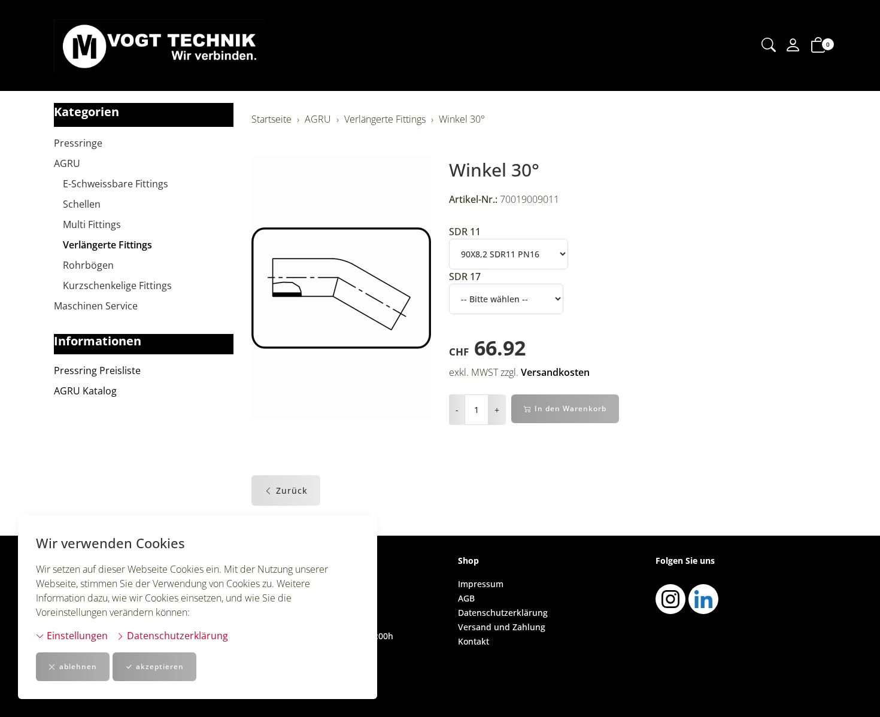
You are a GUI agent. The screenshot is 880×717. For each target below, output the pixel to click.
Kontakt (473, 641)
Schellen (82, 204)
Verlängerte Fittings (107, 244)
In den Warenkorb (570, 408)
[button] (768, 46)
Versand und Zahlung (501, 627)
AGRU (67, 163)
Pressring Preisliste (97, 370)
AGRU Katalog (85, 390)
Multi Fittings (92, 224)
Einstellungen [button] (76, 635)
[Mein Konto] (793, 46)
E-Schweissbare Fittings (115, 183)
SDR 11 (465, 231)
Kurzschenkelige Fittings (117, 285)
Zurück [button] (292, 490)
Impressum (480, 584)
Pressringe (78, 143)
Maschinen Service (96, 305)
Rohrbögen (88, 265)
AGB (466, 598)
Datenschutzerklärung (176, 635)
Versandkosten (555, 372)
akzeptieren (160, 666)
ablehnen (78, 666)
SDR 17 (465, 276)
